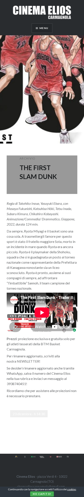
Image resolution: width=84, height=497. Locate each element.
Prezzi (12, 339)
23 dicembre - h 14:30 (29, 414)
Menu (43, 28)
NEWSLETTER (28, 361)
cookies (71, 489)
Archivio (27, 158)
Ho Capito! (42, 493)
